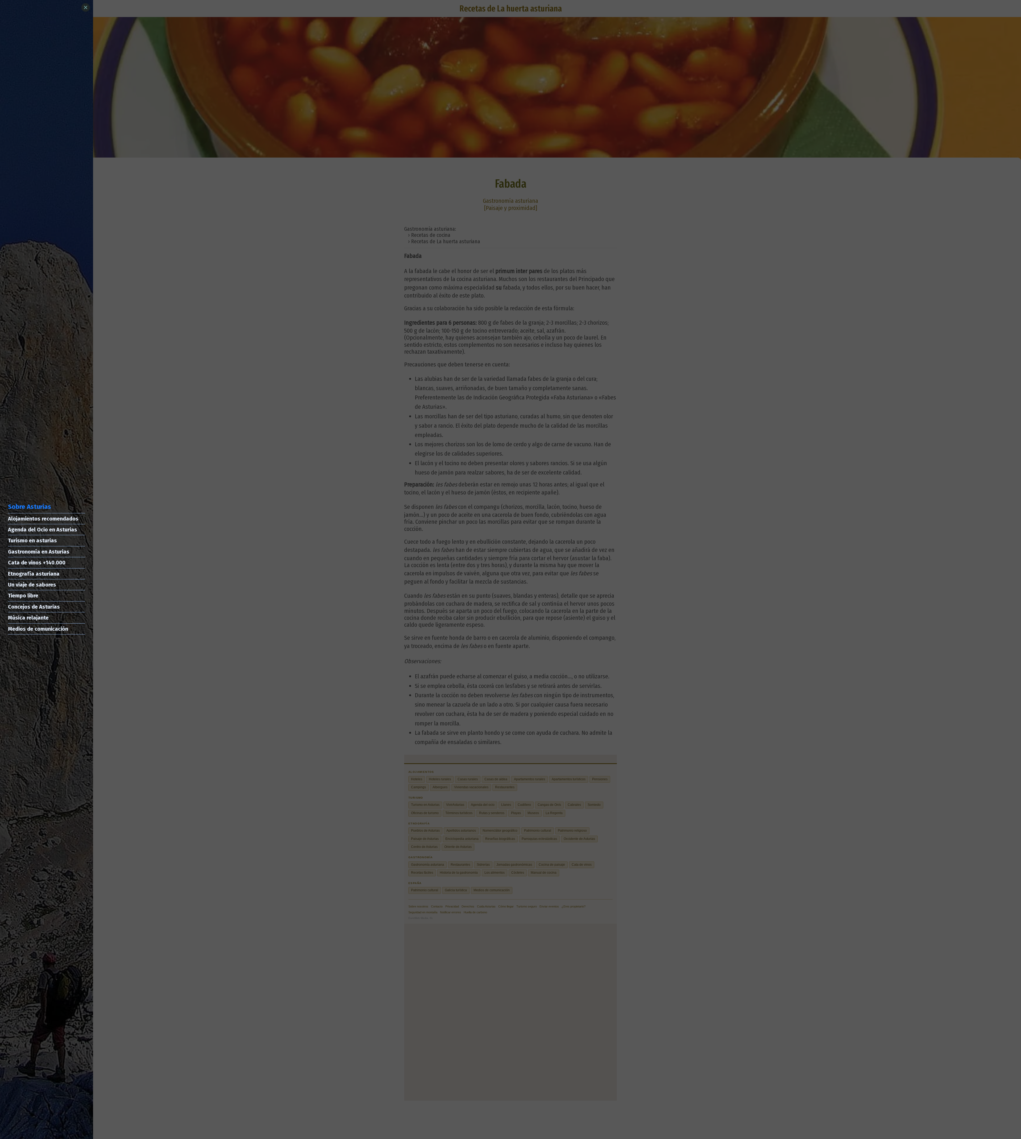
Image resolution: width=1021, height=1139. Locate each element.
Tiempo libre (23, 595)
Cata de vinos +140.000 (36, 562)
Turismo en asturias (32, 540)
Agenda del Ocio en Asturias (42, 529)
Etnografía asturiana (34, 574)
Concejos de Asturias (34, 607)
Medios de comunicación (38, 629)
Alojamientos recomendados (43, 518)
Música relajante (28, 617)
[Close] (85, 7)
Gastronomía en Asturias (38, 551)
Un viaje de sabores (32, 584)
